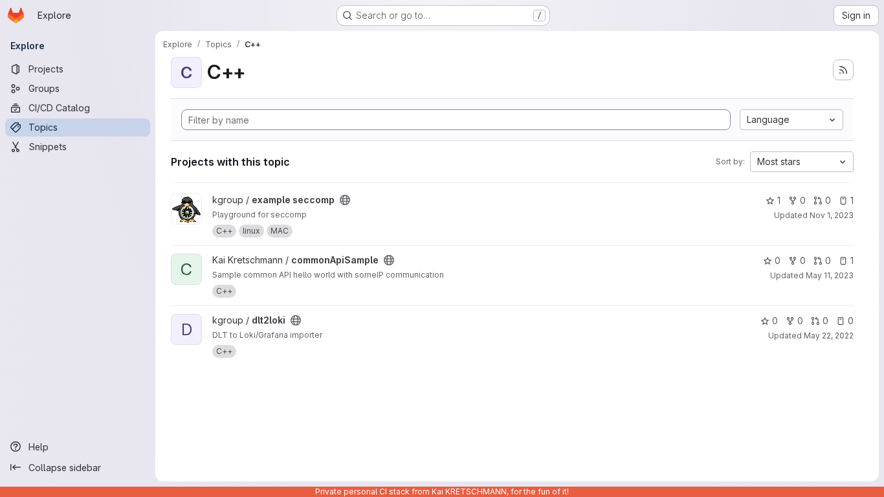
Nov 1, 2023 (832, 215)
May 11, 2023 (830, 275)
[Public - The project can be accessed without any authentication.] (345, 200)
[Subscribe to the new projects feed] (843, 70)
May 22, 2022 (829, 335)
